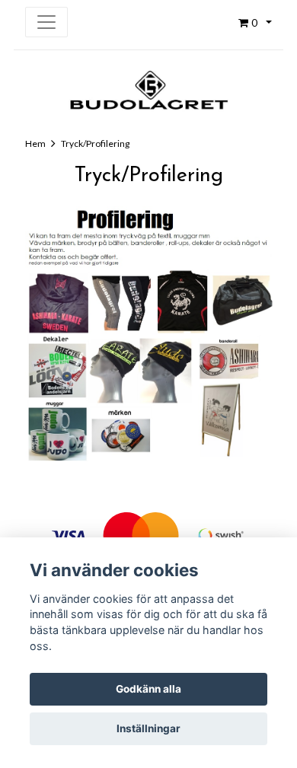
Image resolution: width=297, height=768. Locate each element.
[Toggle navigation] (46, 22)
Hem (35, 143)
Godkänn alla (148, 689)
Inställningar (148, 728)
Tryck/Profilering (95, 143)
